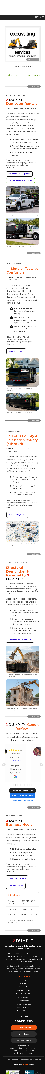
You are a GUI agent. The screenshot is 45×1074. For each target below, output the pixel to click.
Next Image (34, 75)
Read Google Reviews (22, 795)
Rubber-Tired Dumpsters (23, 990)
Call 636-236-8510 (24, 1027)
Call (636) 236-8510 (17, 878)
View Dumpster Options (19, 174)
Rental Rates (24, 987)
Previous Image (13, 75)
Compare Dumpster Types (20, 180)
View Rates (24, 1034)
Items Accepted (23, 997)
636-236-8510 (24, 1021)
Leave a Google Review (22, 800)
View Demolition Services (20, 639)
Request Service (16, 351)
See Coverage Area (17, 515)
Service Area (24, 1000)
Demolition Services (24, 1007)
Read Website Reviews (22, 790)
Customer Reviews (23, 1004)
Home (23, 980)
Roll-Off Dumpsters (23, 994)
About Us (23, 983)
